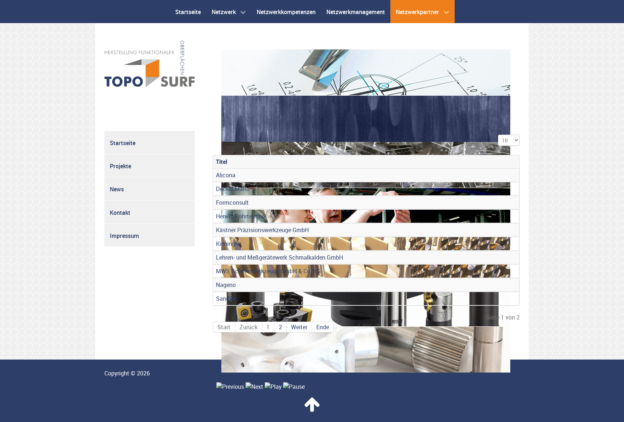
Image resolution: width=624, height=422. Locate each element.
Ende (322, 327)
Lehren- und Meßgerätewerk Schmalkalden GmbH (279, 257)
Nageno (226, 285)
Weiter (299, 327)
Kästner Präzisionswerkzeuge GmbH (262, 230)
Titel (221, 162)
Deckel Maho (233, 189)
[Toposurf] (149, 64)
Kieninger (228, 244)
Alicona (225, 175)
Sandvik (226, 299)
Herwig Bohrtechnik (241, 216)
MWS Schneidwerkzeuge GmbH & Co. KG (268, 271)
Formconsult (232, 202)
